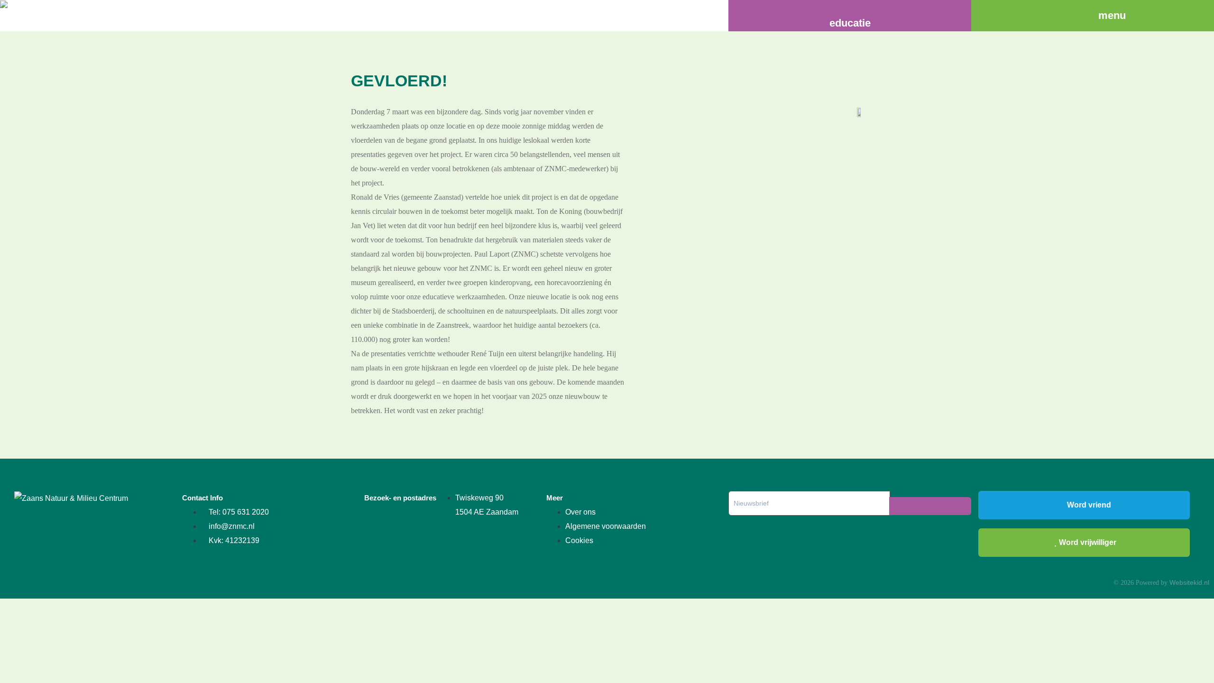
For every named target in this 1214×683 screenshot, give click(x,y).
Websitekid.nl (1189, 582)
